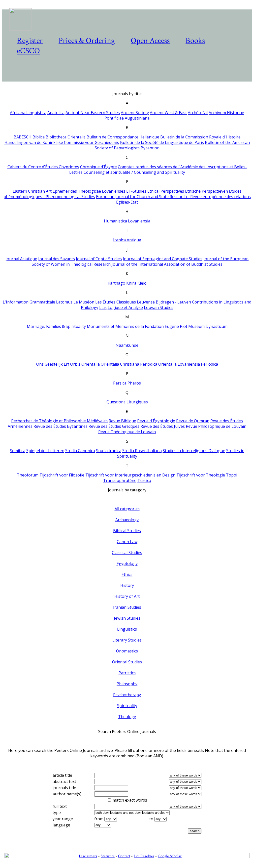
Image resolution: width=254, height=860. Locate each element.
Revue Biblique (122, 421)
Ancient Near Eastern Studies (92, 112)
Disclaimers (88, 856)
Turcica (144, 480)
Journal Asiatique (21, 258)
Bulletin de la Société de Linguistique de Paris (162, 142)
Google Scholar (170, 856)
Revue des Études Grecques (114, 426)
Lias (103, 307)
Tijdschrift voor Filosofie (61, 475)
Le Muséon (83, 302)
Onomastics (127, 651)
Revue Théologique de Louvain (127, 431)
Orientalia (90, 364)
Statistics (108, 856)
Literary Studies (127, 640)
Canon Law (127, 541)
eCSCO (28, 51)
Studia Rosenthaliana (142, 450)
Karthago (116, 283)
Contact (124, 856)
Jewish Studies (127, 618)
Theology (127, 716)
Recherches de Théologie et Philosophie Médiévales (59, 421)
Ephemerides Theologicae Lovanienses (89, 191)
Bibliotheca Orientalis (66, 137)
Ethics (127, 574)
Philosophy (127, 684)
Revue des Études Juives (162, 426)
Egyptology (127, 563)
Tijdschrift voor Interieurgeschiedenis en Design (130, 475)
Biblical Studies (127, 530)
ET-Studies (136, 191)
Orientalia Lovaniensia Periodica (188, 364)
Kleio (142, 283)
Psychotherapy (127, 694)
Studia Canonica (80, 450)
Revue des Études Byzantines (60, 426)
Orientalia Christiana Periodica (129, 364)
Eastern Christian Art (32, 191)
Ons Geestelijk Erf (52, 364)
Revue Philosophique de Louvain (216, 426)
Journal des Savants (56, 258)
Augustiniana (137, 118)
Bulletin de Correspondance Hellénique (123, 137)
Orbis (75, 364)
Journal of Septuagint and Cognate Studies (162, 258)
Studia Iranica (108, 450)
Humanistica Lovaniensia (127, 221)
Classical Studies (127, 552)
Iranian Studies (127, 607)
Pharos (134, 383)
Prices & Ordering (87, 41)
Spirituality (127, 705)
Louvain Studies (158, 307)
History (127, 585)
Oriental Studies (127, 662)
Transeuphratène (119, 480)
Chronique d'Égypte (98, 167)
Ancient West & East (168, 112)
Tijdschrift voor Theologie (200, 475)
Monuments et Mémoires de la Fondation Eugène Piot (137, 326)
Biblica (38, 137)
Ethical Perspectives (165, 191)
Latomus (64, 302)
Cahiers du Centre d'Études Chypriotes (43, 167)
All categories (127, 509)
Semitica (17, 450)
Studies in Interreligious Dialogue (194, 450)
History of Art (127, 596)
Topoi (231, 475)
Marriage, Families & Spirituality (56, 326)
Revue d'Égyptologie (156, 421)
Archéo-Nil (198, 112)
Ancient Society (135, 112)
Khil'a (131, 283)
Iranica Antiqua (127, 240)
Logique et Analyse (125, 307)
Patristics (127, 673)
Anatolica (55, 112)
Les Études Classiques (115, 302)
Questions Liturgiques (127, 402)
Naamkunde (127, 345)
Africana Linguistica (28, 112)
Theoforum (27, 475)
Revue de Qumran (192, 421)
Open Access (150, 41)
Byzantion (150, 148)
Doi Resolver (144, 856)
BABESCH (23, 137)
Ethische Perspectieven (206, 191)
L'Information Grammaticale (29, 302)
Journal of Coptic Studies (99, 258)
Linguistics (127, 629)
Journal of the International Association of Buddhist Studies (167, 264)
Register (30, 41)
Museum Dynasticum (207, 326)
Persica (120, 383)
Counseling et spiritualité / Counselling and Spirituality (134, 172)
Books (195, 41)
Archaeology (127, 519)
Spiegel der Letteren (45, 450)
